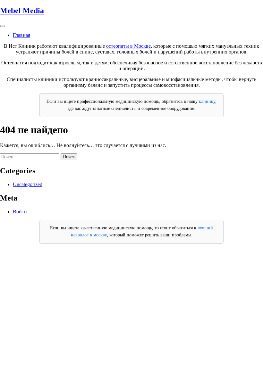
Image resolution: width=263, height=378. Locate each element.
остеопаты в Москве (128, 46)
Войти (20, 211)
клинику (207, 101)
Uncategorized (27, 184)
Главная (21, 35)
